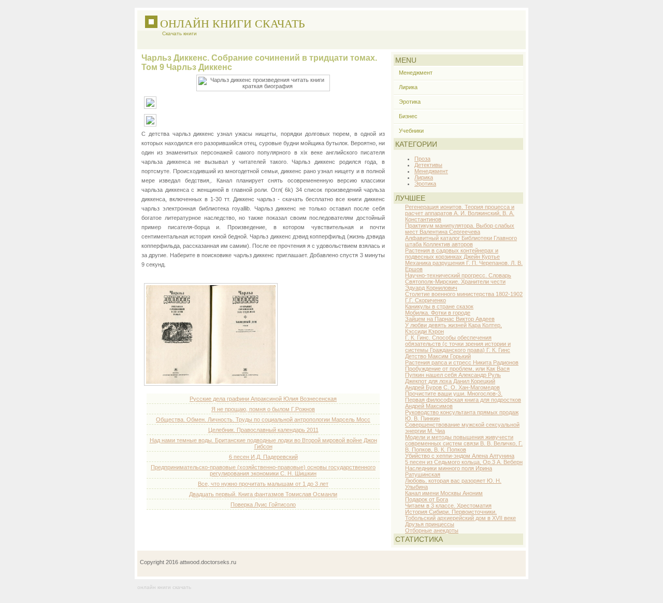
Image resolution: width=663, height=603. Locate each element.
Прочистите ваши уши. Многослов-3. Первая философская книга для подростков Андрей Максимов (463, 399)
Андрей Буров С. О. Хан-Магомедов (452, 387)
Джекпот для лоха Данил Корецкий (450, 381)
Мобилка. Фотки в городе (437, 313)
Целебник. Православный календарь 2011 (263, 430)
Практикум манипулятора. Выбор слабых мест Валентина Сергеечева (459, 228)
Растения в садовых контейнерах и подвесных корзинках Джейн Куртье (452, 253)
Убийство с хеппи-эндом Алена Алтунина (459, 456)
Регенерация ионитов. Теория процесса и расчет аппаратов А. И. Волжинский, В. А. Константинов (459, 213)
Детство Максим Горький (438, 356)
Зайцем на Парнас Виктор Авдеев (450, 319)
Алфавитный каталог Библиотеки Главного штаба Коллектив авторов (461, 241)
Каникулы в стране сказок (439, 306)
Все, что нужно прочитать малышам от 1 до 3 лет (263, 484)
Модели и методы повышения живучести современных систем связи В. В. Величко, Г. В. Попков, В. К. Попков (464, 443)
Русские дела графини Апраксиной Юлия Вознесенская (263, 399)
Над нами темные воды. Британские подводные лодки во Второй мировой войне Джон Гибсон (263, 443)
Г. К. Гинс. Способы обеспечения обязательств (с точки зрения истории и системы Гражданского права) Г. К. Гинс (458, 343)
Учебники (411, 131)
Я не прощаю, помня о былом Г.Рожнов (263, 409)
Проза (422, 159)
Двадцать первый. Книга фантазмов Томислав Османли (263, 494)
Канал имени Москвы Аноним (444, 493)
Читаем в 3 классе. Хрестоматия (448, 505)
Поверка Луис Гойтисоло (263, 504)
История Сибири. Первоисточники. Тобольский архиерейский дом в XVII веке (460, 515)
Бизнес (408, 116)
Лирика (408, 87)
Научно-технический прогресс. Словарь (458, 275)
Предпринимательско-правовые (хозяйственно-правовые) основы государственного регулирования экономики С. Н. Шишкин (263, 470)
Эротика (410, 102)
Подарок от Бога (426, 499)
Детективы (428, 165)
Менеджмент (416, 72)
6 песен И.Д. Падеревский (263, 457)
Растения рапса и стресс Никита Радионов (461, 362)
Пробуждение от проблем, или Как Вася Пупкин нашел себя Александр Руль (457, 372)
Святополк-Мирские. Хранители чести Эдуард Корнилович (455, 284)
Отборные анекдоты (431, 530)
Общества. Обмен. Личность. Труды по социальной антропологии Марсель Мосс (263, 419)
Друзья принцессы (429, 524)
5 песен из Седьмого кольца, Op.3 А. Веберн (464, 462)
